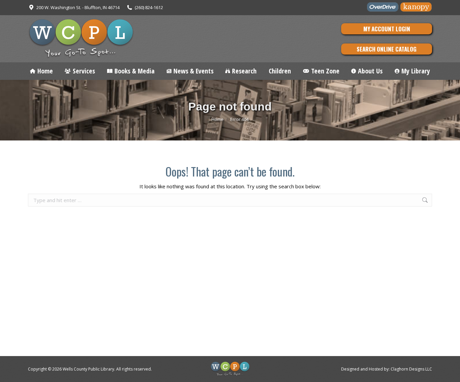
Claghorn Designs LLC (411, 369)
